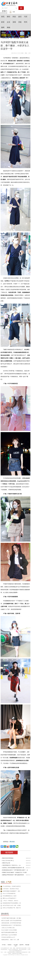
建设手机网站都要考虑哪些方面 (9, 932)
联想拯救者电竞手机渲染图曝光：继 (12, 903)
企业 (8, 22)
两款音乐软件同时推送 (7, 858)
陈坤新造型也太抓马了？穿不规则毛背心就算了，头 (15, 870)
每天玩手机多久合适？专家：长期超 (12, 905)
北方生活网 (16, 38)
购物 (8, 27)
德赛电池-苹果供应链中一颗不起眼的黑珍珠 (13, 874)
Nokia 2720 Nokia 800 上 (8, 860)
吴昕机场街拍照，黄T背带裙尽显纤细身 (11, 923)
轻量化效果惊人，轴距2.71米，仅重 (10, 939)
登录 (14, 11)
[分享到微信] (17, 846)
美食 (20, 22)
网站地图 (27, 944)
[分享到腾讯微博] (11, 846)
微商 (2, 27)
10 (1, 908)
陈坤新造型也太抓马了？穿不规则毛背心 (11, 925)
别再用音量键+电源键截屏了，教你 (11, 891)
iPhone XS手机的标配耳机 (9, 893)
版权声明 (21, 944)
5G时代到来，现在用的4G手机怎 (11, 888)
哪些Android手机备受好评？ (10, 898)
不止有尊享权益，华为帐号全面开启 (12, 886)
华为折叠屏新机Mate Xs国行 (10, 896)
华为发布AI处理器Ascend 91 (8, 937)
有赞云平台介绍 (6, 863)
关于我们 (4, 944)
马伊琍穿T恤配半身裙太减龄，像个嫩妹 (11, 918)
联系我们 (10, 944)
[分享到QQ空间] (5, 846)
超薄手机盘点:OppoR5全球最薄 (9, 934)
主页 (11, 38)
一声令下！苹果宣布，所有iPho (10, 900)
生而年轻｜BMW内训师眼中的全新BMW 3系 (13, 867)
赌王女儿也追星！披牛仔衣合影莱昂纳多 (11, 920)
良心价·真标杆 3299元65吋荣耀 (9, 930)
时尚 (25, 22)
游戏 (14, 22)
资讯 (2, 16)
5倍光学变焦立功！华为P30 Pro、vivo (11, 865)
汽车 (25, 16)
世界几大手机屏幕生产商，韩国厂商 (12, 907)
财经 (8, 16)
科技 (14, 16)
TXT (15, 946)
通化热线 (12, 841)
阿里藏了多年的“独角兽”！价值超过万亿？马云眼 (14, 872)
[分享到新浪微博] (8, 846)
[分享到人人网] (14, 846)
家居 (2, 22)
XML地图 (16, 944)
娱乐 (20, 16)
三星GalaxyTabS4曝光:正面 (7, 927)
